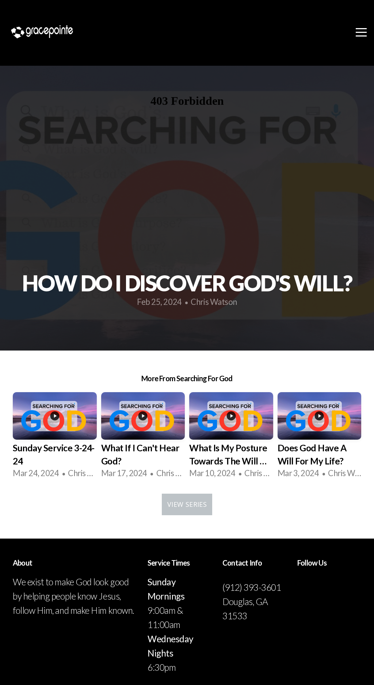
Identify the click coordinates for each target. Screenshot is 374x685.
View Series (187, 504)
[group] (55, 437)
